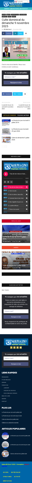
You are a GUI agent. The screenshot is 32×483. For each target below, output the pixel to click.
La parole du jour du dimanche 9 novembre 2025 (23, 107)
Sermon (13, 16)
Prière (9, 16)
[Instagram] (14, 347)
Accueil (3, 12)
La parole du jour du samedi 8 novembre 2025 (7, 107)
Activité (9, 12)
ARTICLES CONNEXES (9, 115)
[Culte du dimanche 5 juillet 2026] (6, 140)
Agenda (8, 14)
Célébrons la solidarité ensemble (10, 423)
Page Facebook (16, 274)
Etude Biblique (23, 14)
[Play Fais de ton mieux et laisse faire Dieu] (6, 174)
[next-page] (6, 146)
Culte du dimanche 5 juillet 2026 (14, 265)
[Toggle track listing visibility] (26, 181)
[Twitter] (17, 347)
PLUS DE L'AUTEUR (23, 115)
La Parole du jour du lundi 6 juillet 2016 (12, 412)
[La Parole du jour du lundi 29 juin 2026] (6, 131)
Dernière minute (14, 14)
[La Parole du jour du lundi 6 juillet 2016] (6, 122)
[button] (26, 187)
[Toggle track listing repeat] (11, 181)
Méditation (4, 16)
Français (20, 1)
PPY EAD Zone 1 (8, 29)
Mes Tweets (5, 290)
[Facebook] (11, 347)
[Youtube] (21, 347)
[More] (26, 33)
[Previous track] (5, 181)
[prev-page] (3, 146)
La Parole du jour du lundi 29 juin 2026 (12, 416)
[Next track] (8, 181)
